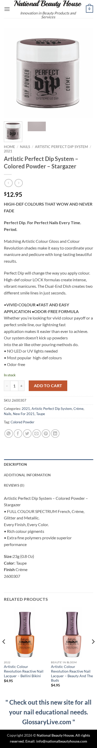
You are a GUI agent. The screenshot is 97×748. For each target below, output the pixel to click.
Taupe (40, 414)
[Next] (84, 73)
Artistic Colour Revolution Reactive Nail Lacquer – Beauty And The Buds (72, 673)
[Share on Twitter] (27, 433)
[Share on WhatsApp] (8, 433)
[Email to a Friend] (36, 433)
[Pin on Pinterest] (46, 433)
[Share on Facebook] (18, 433)
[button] (7, 9)
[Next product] (8, 183)
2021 (8, 151)
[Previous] (12, 73)
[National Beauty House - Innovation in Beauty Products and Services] (48, 4)
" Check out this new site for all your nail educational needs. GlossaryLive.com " (48, 712)
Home (9, 147)
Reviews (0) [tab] (14, 485)
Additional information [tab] (27, 475)
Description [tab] (15, 464)
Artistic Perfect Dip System (61, 147)
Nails (25, 147)
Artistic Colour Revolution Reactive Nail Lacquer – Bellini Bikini (23, 671)
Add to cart (48, 385)
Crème (78, 409)
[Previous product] (18, 183)
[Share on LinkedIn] (55, 433)
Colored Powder (22, 422)
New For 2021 (24, 414)
